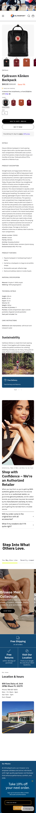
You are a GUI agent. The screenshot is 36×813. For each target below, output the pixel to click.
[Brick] (21, 102)
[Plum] (29, 102)
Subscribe (18, 808)
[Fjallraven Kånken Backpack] (6, 62)
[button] (28, 16)
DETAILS (5, 143)
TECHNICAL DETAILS (9, 291)
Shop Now (8, 611)
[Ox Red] (13, 102)
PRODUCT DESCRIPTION (10, 166)
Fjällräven (5, 70)
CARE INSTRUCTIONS (9, 320)
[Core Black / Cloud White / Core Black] (5, 102)
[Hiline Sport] (18, 16)
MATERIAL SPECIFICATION (11, 277)
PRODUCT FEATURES (9, 253)
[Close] (32, 781)
